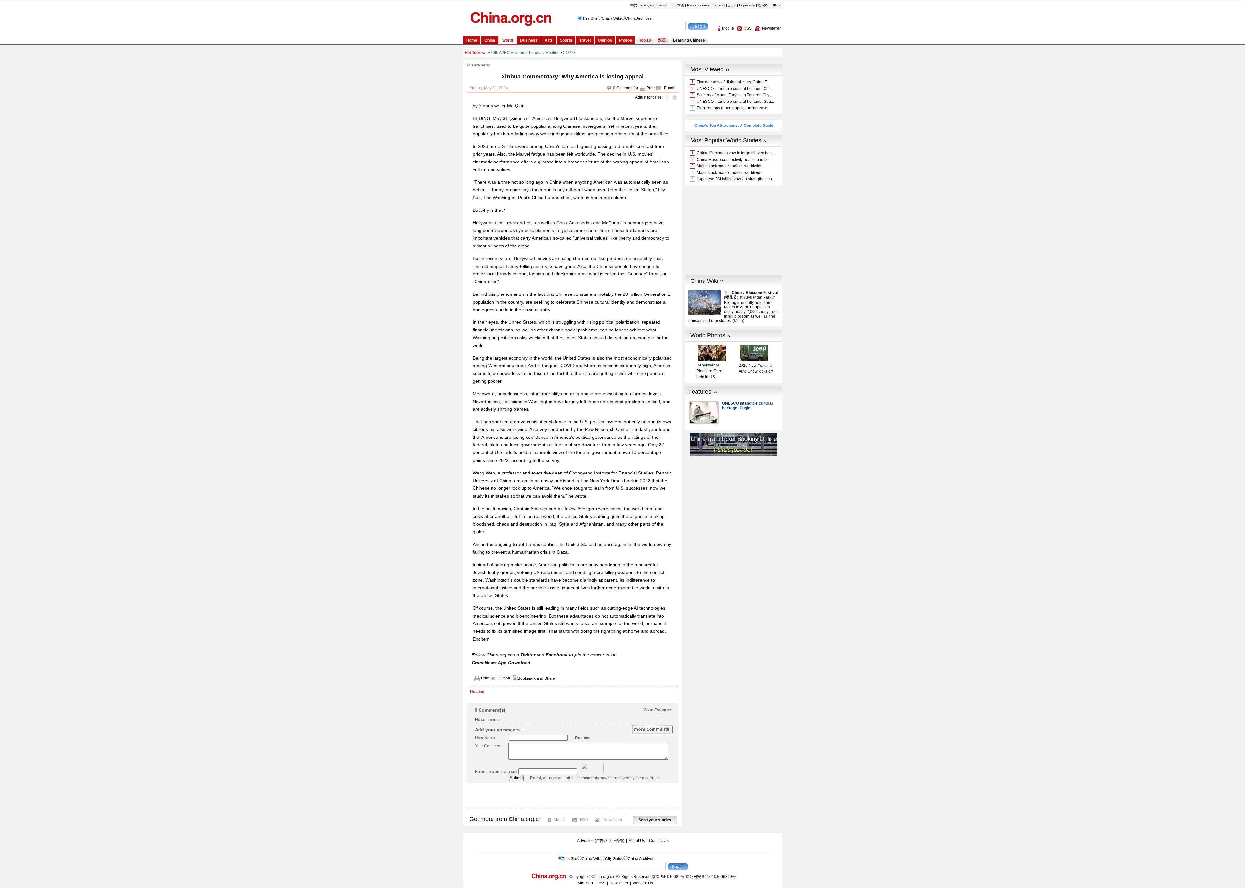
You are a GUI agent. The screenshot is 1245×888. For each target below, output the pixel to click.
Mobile (560, 819)
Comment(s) (627, 88)
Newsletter (612, 819)
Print (650, 88)
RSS (584, 819)
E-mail (669, 88)
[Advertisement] (572, 796)
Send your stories (654, 820)
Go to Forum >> (658, 710)
